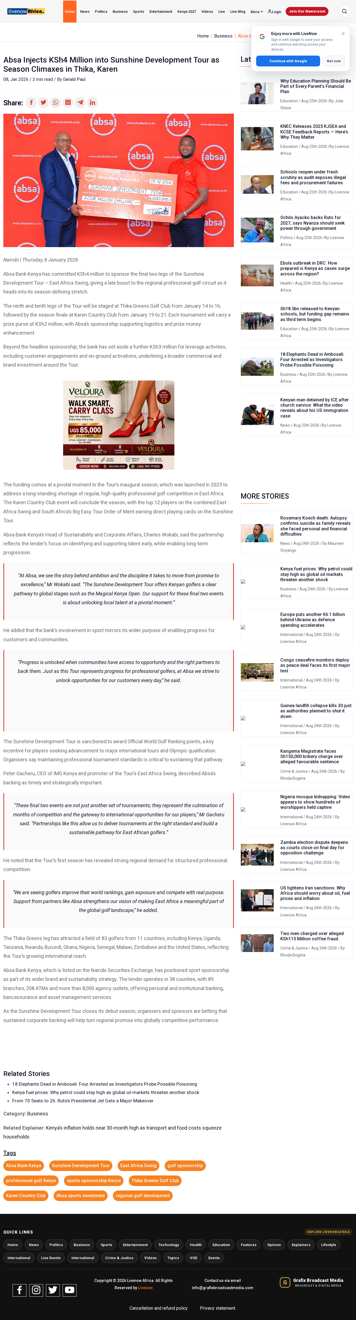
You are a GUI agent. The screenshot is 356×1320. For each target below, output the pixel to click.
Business (120, 11)
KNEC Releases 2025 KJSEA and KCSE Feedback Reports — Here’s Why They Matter (314, 132)
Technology (169, 1245)
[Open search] (344, 11)
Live (221, 11)
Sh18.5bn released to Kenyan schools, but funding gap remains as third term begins (314, 314)
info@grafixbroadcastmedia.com (222, 1288)
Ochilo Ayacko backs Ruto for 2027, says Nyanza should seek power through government (312, 223)
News (85, 11)
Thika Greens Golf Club (155, 1180)
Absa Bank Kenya (23, 1165)
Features (248, 1245)
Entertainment (160, 11)
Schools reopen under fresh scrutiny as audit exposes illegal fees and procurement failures (313, 177)
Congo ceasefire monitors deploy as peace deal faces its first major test (315, 665)
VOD (193, 1258)
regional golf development (143, 1195)
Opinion (274, 1245)
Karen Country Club (26, 1195)
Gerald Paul (74, 79)
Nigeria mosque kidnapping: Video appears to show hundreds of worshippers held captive (315, 802)
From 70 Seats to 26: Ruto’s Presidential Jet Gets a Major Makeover (83, 1100)
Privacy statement (217, 1308)
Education (289, 101)
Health (286, 283)
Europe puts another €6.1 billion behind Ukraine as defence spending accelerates (312, 620)
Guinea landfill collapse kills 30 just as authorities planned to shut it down (316, 711)
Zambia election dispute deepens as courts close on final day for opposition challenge (314, 848)
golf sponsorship (185, 1165)
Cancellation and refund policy (159, 1308)
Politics (101, 11)
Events (214, 1258)
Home (70, 11)
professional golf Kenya (31, 1180)
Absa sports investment (80, 1195)
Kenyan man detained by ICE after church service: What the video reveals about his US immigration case (314, 408)
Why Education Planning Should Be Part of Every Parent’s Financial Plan (315, 86)
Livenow (145, 1288)
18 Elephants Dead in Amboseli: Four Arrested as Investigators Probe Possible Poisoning (104, 1084)
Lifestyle (328, 1245)
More (255, 12)
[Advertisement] (119, 704)
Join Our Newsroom (307, 11)
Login (276, 12)
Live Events (51, 1258)
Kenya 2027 (186, 11)
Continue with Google (288, 61)
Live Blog (237, 11)
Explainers (301, 1245)
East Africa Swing (138, 1165)
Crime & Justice (294, 771)
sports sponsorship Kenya (94, 1180)
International (291, 634)
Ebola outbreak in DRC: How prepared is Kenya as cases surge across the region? (315, 268)
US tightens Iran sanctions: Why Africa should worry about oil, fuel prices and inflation (315, 893)
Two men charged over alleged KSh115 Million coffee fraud (312, 936)
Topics (173, 1258)
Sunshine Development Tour (81, 1165)
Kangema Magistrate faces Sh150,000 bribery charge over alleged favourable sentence (311, 756)
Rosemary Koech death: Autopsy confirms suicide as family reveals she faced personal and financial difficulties (315, 526)
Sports (138, 11)
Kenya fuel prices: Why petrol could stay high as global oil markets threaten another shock (105, 1092)
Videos (207, 11)
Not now (334, 61)
